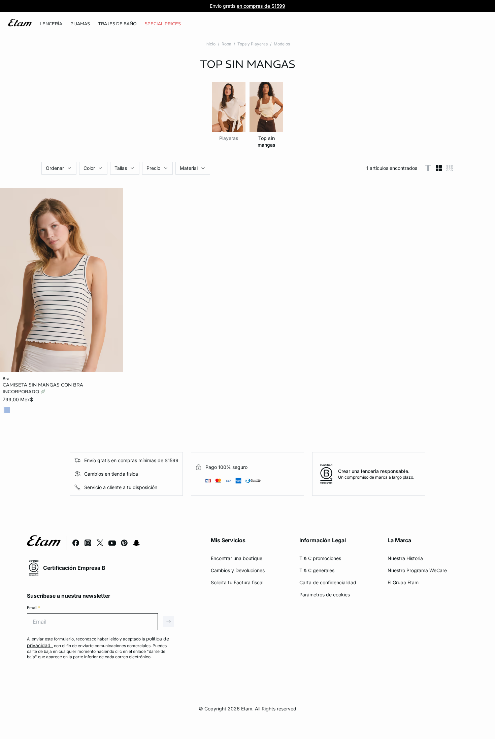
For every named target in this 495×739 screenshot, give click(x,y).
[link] (163, 24)
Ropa (226, 43)
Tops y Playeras (252, 43)
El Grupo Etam (403, 582)
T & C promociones (320, 558)
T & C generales (316, 570)
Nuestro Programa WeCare (417, 570)
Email (33, 607)
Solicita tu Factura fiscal (237, 582)
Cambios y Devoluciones (238, 570)
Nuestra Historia (405, 558)
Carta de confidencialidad (327, 582)
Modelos (282, 43)
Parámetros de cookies (324, 594)
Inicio (210, 43)
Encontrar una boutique (236, 558)
